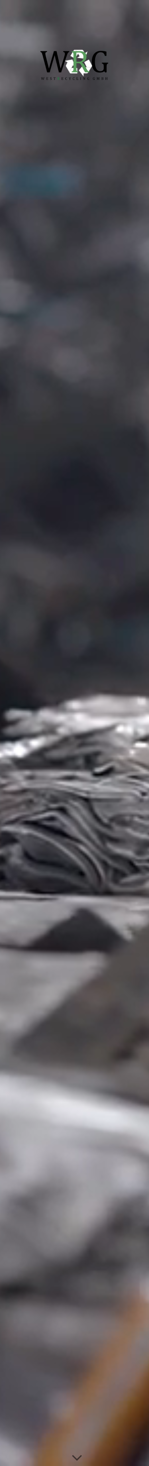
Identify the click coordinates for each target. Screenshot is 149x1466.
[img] (74, 733)
